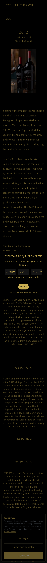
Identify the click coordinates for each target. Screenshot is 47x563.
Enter (23, 286)
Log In (34, 292)
